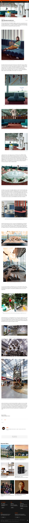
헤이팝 (7, 427)
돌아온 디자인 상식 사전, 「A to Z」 (19, 476)
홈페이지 (5, 419)
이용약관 (3, 520)
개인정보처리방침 (6, 520)
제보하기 (12, 507)
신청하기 (22, 508)
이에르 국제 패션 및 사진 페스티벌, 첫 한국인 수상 (20, 494)
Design (2, 422)
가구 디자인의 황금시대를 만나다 (4, 476)
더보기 (3, 517)
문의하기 (3, 507)
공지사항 (1, 520)
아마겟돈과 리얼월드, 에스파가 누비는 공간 (5, 494)
